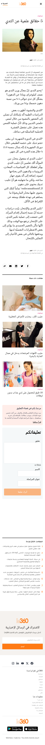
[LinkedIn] (17, 663)
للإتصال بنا (39, 710)
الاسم (37, 469)
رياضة (41, 687)
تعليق (37, 441)
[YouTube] (22, 663)
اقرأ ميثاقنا (37, 422)
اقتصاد (41, 676)
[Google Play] (15, 729)
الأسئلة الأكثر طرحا (37, 702)
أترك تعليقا (22, 492)
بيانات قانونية (39, 708)
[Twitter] (27, 663)
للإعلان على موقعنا (37, 705)
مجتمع (41, 679)
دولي (41, 692)
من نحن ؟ (40, 700)
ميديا (41, 684)
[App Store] (31, 729)
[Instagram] (13, 663)
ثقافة (41, 682)
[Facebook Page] (32, 663)
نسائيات (40, 16)
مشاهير (40, 690)
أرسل (22, 646)
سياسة (40, 674)
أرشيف (41, 713)
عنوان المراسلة (33, 479)
